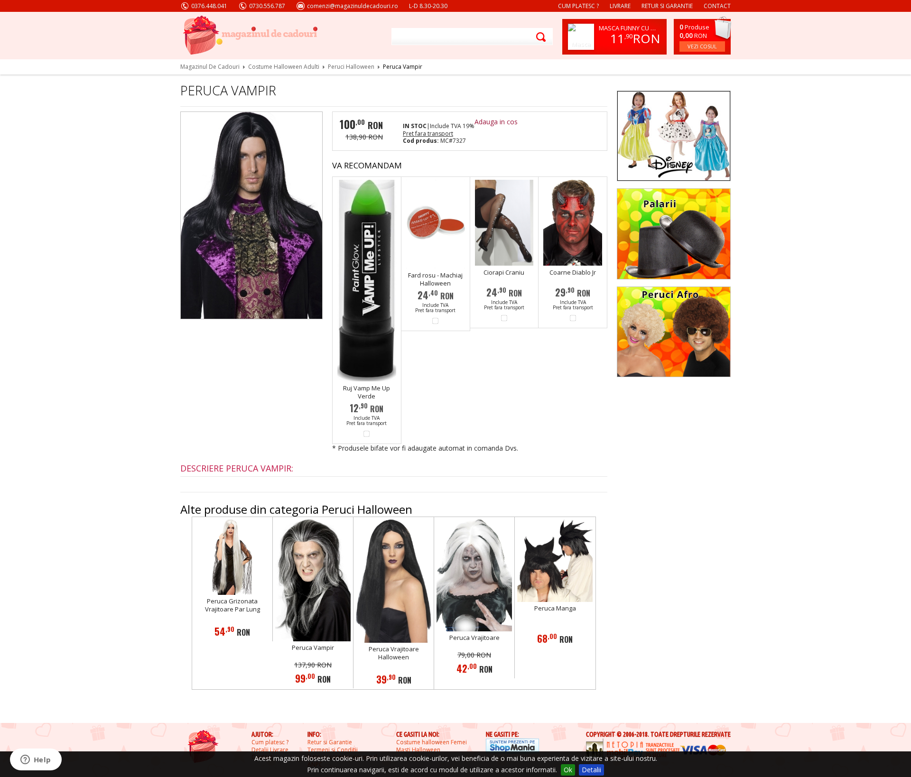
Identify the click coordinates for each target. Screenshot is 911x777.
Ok (568, 769)
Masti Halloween (418, 750)
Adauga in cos (496, 121)
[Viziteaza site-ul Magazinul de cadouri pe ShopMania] (512, 747)
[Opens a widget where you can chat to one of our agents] (35, 760)
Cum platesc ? (578, 6)
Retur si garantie (667, 6)
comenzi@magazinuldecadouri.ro (352, 6)
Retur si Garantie (329, 742)
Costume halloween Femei (431, 742)
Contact (717, 6)
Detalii (591, 769)
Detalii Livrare (269, 750)
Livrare (620, 6)
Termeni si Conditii (332, 750)
